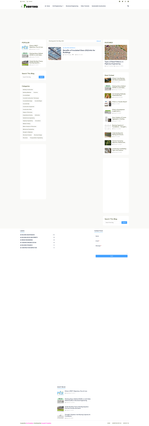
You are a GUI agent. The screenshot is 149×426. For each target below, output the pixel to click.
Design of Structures (27, 112)
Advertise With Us (116, 423)
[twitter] (122, 1)
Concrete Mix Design (27, 101)
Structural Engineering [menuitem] (72, 6)
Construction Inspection (38, 247)
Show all (99, 41)
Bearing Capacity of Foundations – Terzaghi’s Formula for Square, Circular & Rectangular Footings (119, 126)
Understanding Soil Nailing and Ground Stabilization (117, 133)
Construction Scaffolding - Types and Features (119, 149)
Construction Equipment (28, 106)
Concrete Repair (38, 101)
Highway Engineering (28, 120)
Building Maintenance (38, 234)
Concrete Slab (26, 103)
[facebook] (120, 1)
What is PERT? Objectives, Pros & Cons (36, 46)
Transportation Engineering (36, 137)
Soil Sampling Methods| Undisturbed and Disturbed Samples (118, 94)
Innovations (38, 120)
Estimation (37, 115)
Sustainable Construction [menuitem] (99, 6)
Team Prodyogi (67, 54)
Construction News (27, 109)
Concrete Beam (26, 95)
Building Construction (28, 89)
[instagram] (125, 1)
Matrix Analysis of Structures (29, 126)
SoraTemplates (29, 423)
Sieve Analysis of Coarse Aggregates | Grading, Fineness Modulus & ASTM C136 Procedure (119, 118)
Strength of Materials (28, 132)
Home (23, 1)
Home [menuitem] (48, 6)
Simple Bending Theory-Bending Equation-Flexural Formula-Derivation (36, 62)
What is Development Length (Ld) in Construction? (118, 110)
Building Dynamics (38, 245)
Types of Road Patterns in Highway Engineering (114, 63)
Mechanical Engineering (28, 129)
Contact (30, 1)
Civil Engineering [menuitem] (57, 6)
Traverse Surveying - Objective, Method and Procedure (118, 141)
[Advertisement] (72, 24)
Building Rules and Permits (38, 237)
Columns (36, 92)
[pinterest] (128, 1)
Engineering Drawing (28, 115)
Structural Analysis (27, 135)
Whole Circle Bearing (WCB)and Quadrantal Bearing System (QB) (118, 79)
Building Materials (27, 92)
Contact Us (126, 423)
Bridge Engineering (38, 240)
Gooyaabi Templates (46, 423)
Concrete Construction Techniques (31, 98)
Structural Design (38, 135)
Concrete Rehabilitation (38, 242)
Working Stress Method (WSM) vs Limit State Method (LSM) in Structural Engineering (36, 54)
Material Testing (26, 123)
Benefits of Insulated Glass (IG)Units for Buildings (79, 51)
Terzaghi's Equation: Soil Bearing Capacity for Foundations (77, 415)
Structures (25, 137)
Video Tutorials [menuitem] (85, 6)
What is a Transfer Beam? (119, 102)
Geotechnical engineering (29, 118)
